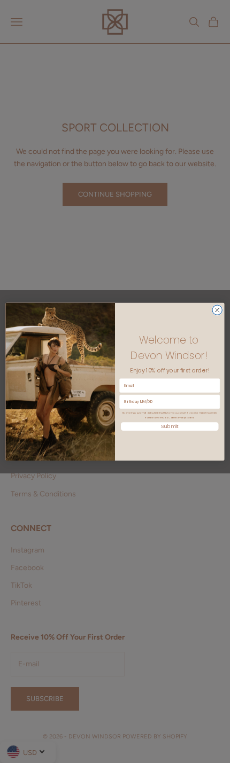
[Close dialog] (217, 310)
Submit (170, 426)
